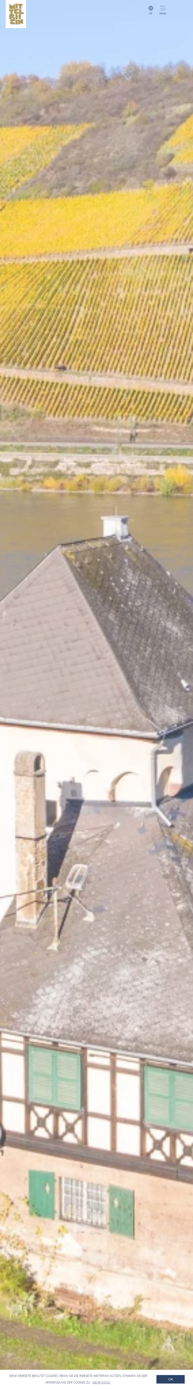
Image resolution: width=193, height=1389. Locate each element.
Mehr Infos (101, 1382)
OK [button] (170, 1379)
